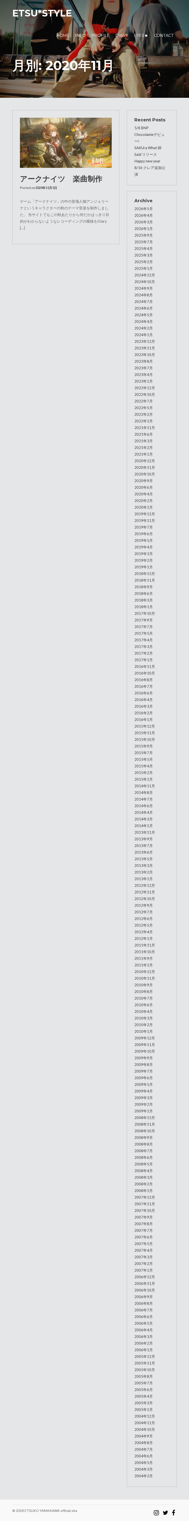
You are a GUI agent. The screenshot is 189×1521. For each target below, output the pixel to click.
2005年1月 (143, 1409)
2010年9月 (143, 985)
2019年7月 (143, 527)
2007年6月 (143, 1237)
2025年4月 (143, 248)
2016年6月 (143, 693)
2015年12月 (144, 726)
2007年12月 (144, 1197)
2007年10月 (144, 1210)
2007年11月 (144, 1204)
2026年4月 (143, 215)
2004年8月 (143, 1442)
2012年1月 (143, 938)
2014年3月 (143, 819)
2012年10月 (144, 898)
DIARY (121, 35)
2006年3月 (143, 1336)
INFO (80, 35)
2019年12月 (144, 514)
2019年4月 (143, 547)
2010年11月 (144, 978)
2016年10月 (144, 673)
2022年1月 (143, 421)
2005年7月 (143, 1383)
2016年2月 (143, 713)
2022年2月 (143, 414)
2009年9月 (143, 1058)
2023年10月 (144, 354)
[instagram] (156, 1510)
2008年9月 (143, 1137)
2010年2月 (143, 1024)
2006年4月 (143, 1330)
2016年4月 (143, 699)
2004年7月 (143, 1449)
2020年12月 (144, 461)
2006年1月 (143, 1350)
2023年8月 (143, 361)
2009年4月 (143, 1091)
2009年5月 (143, 1084)
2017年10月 (144, 613)
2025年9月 (143, 235)
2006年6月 (143, 1316)
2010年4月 (143, 1011)
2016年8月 (143, 679)
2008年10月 (144, 1131)
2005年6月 (143, 1389)
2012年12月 (144, 885)
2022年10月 (144, 394)
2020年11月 (144, 467)
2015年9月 (143, 746)
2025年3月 (143, 255)
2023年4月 (143, 374)
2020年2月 (143, 500)
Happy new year (147, 161)
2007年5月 (143, 1243)
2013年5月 (143, 859)
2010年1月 (143, 1031)
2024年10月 (144, 281)
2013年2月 (143, 872)
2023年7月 (143, 368)
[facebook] (173, 1510)
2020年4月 (143, 494)
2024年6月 (143, 308)
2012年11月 (144, 892)
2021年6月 (143, 434)
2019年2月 (143, 560)
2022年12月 (144, 388)
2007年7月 (143, 1230)
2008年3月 (143, 1177)
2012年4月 (143, 932)
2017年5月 (143, 633)
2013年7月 (143, 845)
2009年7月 (143, 1071)
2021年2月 (143, 447)
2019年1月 (143, 567)
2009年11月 (144, 1044)
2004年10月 (144, 1429)
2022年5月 (143, 407)
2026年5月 (143, 208)
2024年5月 (143, 315)
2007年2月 (143, 1263)
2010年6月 (143, 1005)
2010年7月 (143, 998)
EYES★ (141, 35)
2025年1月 (143, 268)
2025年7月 (143, 242)
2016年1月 (143, 719)
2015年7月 (143, 752)
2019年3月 (143, 553)
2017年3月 (143, 646)
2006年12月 (144, 1277)
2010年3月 (143, 1018)
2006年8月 (143, 1303)
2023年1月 (143, 381)
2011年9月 (143, 958)
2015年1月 (143, 779)
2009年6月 (143, 1078)
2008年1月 (143, 1190)
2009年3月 (143, 1097)
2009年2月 (143, 1104)
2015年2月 (143, 772)
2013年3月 (143, 865)
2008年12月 (144, 1117)
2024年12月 (144, 275)
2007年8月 (143, 1223)
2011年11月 (144, 945)
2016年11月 (144, 666)
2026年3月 (143, 222)
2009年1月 (143, 1111)
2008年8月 (143, 1144)
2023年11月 (144, 348)
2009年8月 (143, 1064)
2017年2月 (143, 653)
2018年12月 (144, 573)
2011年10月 (144, 951)
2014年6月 (143, 806)
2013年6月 (143, 852)
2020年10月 (144, 474)
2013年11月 (144, 832)
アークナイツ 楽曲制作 (61, 178)
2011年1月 (143, 965)
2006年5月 (143, 1323)
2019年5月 (143, 540)
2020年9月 (143, 480)
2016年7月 (143, 686)
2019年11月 (144, 520)
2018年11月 (144, 580)
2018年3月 (143, 600)
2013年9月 (143, 839)
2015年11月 (144, 733)
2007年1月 (143, 1270)
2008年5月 (143, 1164)
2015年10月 (144, 739)
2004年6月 (143, 1456)
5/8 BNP (141, 128)
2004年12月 (144, 1416)
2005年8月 (143, 1376)
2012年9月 (143, 905)
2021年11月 (144, 427)
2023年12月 (144, 341)
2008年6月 (143, 1157)
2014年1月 (143, 825)
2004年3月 (143, 1469)
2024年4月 (143, 321)
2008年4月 (143, 1170)
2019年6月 (143, 533)
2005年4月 (143, 1396)
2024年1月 (143, 334)
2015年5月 (143, 759)
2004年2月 (143, 1476)
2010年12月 (144, 971)
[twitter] (165, 1510)
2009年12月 (144, 1038)
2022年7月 (143, 401)
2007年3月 (143, 1257)
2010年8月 (143, 991)
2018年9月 (143, 587)
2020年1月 (143, 507)
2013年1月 (143, 878)
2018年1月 (143, 606)
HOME (62, 35)
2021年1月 (143, 454)
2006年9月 (143, 1296)
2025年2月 (143, 261)
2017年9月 (143, 620)
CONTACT (164, 35)
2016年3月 (143, 706)
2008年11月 (144, 1124)
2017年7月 (143, 626)
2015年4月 (143, 766)
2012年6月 (143, 918)
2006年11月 (144, 1283)
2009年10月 (144, 1051)
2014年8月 (143, 792)
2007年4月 (143, 1250)
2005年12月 (144, 1356)
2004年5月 (143, 1462)
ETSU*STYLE (42, 13)
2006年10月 (144, 1290)
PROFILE (101, 35)
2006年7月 (143, 1310)
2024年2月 (143, 328)
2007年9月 (143, 1217)
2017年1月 (143, 660)
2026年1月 (143, 228)
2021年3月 (143, 441)
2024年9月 (143, 288)
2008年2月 (143, 1184)
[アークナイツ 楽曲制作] (66, 143)
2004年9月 (143, 1436)
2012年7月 (143, 912)
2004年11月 (144, 1423)
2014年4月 (143, 812)
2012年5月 (143, 925)
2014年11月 (144, 786)
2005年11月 (144, 1363)
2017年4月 (143, 640)
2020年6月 (143, 487)
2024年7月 (143, 301)
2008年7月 (143, 1150)
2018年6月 (143, 593)
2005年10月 (144, 1369)
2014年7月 (143, 799)
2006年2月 (143, 1343)
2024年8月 (143, 295)
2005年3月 (143, 1403)
